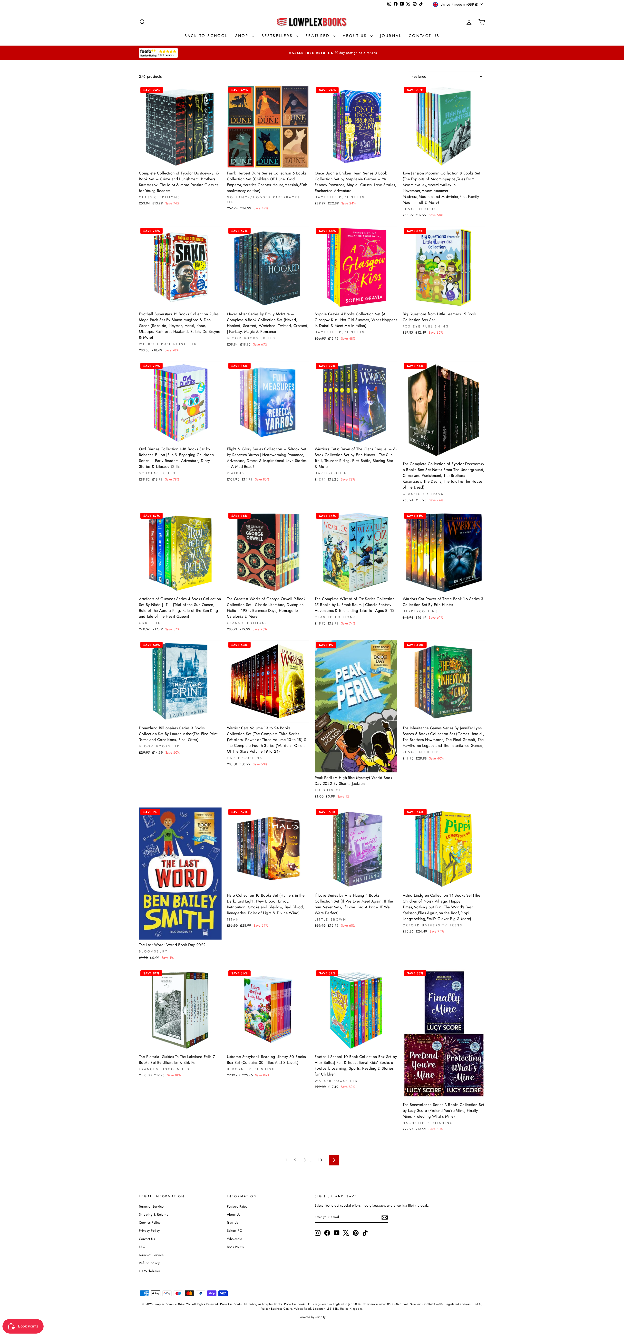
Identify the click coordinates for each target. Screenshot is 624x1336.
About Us (356, 35)
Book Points (235, 1246)
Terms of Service (151, 1206)
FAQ (142, 1246)
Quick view (180, 162)
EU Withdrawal (150, 1271)
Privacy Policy (149, 1230)
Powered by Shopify (312, 1317)
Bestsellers (278, 35)
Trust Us (232, 1222)
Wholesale (234, 1238)
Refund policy (149, 1262)
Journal (390, 35)
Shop (243, 35)
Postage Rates (237, 1206)
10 (320, 1160)
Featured (319, 35)
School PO (235, 1230)
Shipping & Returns (153, 1214)
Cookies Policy (150, 1222)
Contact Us (424, 35)
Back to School (206, 35)
